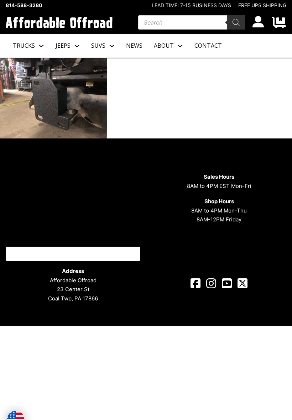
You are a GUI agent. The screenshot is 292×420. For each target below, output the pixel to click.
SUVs (98, 45)
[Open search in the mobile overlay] (191, 22)
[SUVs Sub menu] (112, 46)
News (134, 45)
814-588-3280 (24, 5)
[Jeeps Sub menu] (77, 46)
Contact (208, 45)
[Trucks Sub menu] (41, 46)
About (164, 45)
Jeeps (63, 45)
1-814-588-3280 (73, 253)
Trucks (24, 45)
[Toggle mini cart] (279, 22)
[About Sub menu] (180, 46)
